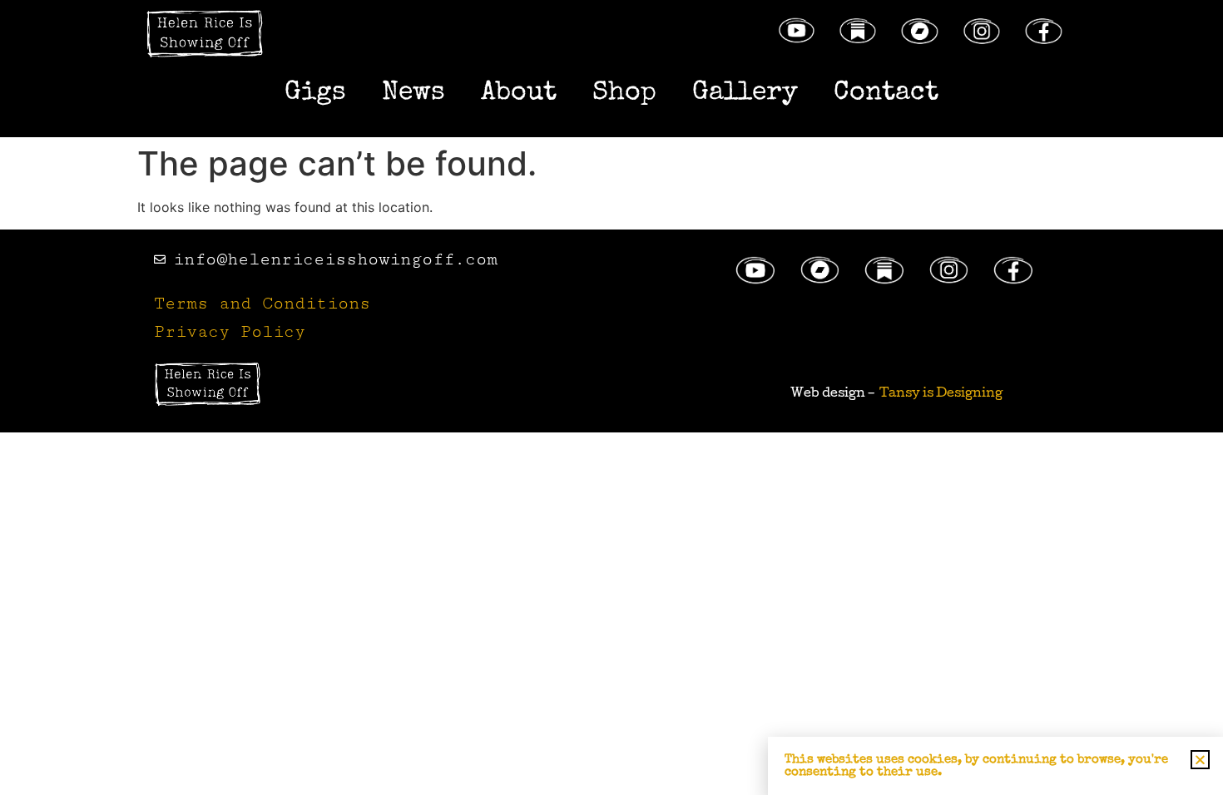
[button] (1200, 759)
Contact (886, 93)
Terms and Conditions (262, 304)
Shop (624, 93)
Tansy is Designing (941, 394)
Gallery (745, 93)
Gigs (315, 93)
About (519, 93)
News (413, 93)
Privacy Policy (229, 332)
